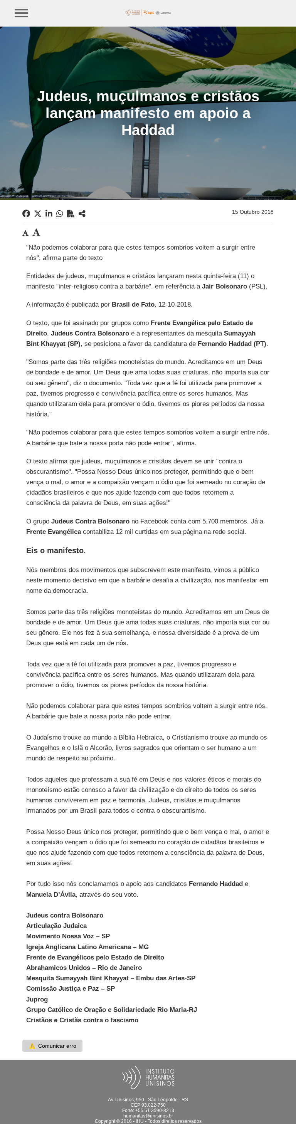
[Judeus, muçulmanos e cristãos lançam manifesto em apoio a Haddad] (82, 214)
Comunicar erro (52, 1046)
